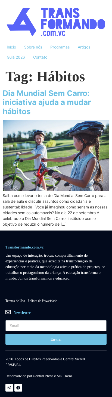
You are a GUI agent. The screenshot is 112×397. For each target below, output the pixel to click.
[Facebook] (18, 388)
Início (11, 47)
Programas (60, 47)
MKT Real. (65, 376)
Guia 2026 (16, 57)
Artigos (84, 47)
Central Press (43, 376)
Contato (40, 57)
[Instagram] (9, 388)
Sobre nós (33, 47)
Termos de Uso (15, 301)
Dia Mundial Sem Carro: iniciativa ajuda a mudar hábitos (47, 102)
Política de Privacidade (42, 301)
